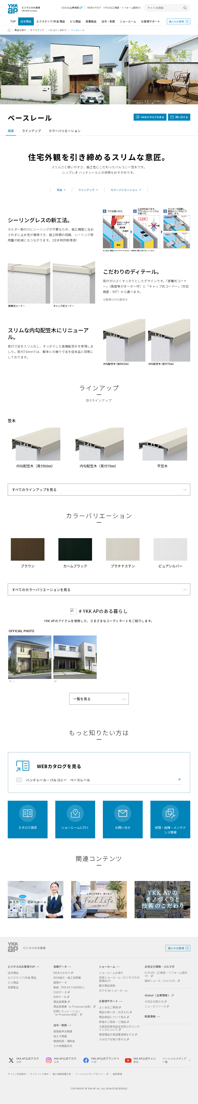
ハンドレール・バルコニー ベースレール (58, 779)
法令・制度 (108, 21)
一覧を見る (82, 698)
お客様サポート (150, 21)
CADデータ (60, 992)
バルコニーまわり (57, 30)
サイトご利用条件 (17, 1073)
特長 (59, 190)
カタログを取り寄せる (112, 1039)
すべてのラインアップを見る (34, 489)
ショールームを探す (111, 972)
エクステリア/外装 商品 (50, 21)
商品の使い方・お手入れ (114, 1012)
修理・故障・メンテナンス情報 (170, 829)
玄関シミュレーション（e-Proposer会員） (66, 1013)
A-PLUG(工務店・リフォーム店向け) (122, 7)
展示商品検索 (107, 985)
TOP (13, 21)
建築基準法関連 (62, 1031)
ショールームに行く (75, 827)
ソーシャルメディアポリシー (90, 1073)
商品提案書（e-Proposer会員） (73, 1006)
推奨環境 (117, 1073)
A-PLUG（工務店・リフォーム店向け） (166, 974)
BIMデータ (59, 997)
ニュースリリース (155, 1006)
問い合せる (181, 117)
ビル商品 (75, 21)
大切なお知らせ (154, 1001)
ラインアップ (31, 130)
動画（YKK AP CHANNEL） (69, 987)
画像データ (60, 982)
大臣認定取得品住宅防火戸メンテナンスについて (119, 1028)
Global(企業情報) (70, 7)
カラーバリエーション (65, 130)
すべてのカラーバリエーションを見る (41, 589)
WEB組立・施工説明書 (67, 977)
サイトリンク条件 (39, 1073)
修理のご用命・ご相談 (112, 1022)
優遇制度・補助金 (64, 1041)
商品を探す (20, 30)
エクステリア (37, 30)
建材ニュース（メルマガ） (161, 980)
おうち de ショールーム (113, 990)
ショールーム (128, 21)
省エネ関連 (60, 1036)
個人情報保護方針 (62, 1073)
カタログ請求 (27, 827)
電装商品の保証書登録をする (116, 1034)
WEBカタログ (94, 7)
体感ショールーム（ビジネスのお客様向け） (119, 979)
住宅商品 (25, 21)
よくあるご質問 (108, 1007)
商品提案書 (60, 1001)
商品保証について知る (112, 1017)
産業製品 (91, 21)
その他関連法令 (62, 1046)
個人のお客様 (176, 21)
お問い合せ (123, 827)
